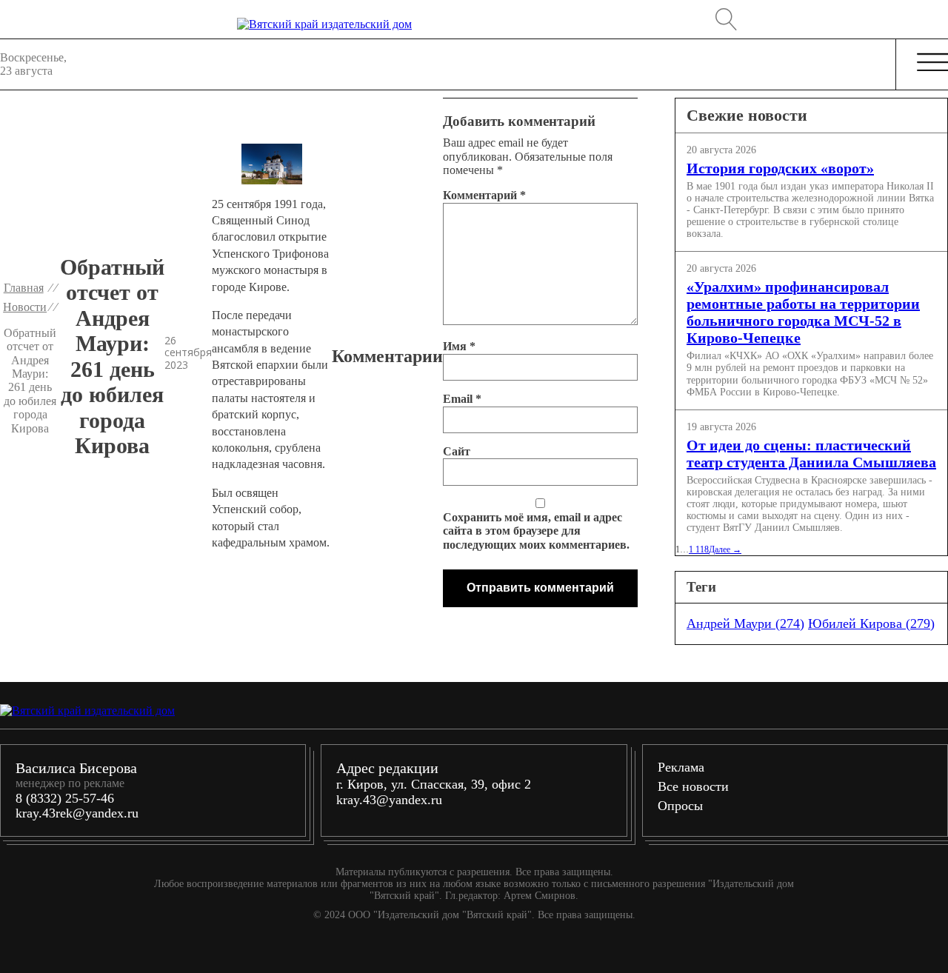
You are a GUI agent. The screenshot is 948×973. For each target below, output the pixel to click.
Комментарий (484, 195)
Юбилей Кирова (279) (871, 623)
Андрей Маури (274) (745, 623)
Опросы (680, 805)
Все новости (693, 786)
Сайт (456, 451)
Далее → (725, 550)
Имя (459, 346)
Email (462, 398)
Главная (24, 287)
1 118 (699, 550)
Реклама (681, 767)
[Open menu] (933, 63)
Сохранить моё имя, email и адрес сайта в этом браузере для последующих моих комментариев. (536, 531)
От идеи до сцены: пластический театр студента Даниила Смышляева (811, 453)
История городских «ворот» (780, 168)
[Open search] (726, 19)
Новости (25, 307)
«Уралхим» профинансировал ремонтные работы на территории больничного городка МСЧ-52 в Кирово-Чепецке (803, 312)
